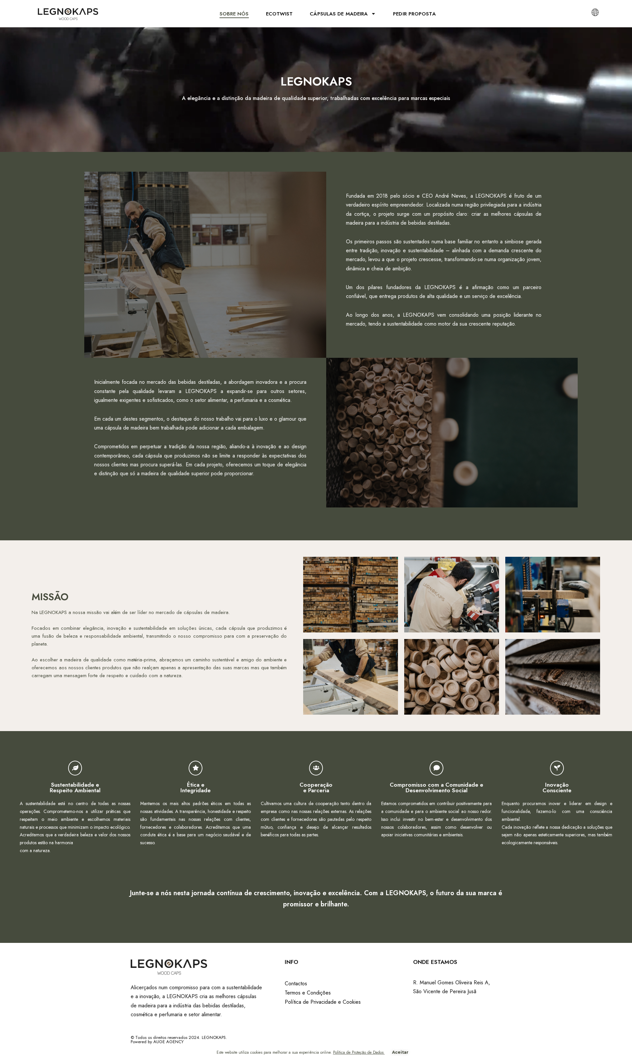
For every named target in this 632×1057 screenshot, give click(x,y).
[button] (595, 12)
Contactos (296, 983)
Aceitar (400, 1052)
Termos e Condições (308, 992)
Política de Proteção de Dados (359, 1052)
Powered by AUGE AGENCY (157, 1042)
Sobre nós (234, 13)
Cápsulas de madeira (339, 13)
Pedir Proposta (414, 13)
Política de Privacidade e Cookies (323, 1002)
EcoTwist (279, 13)
